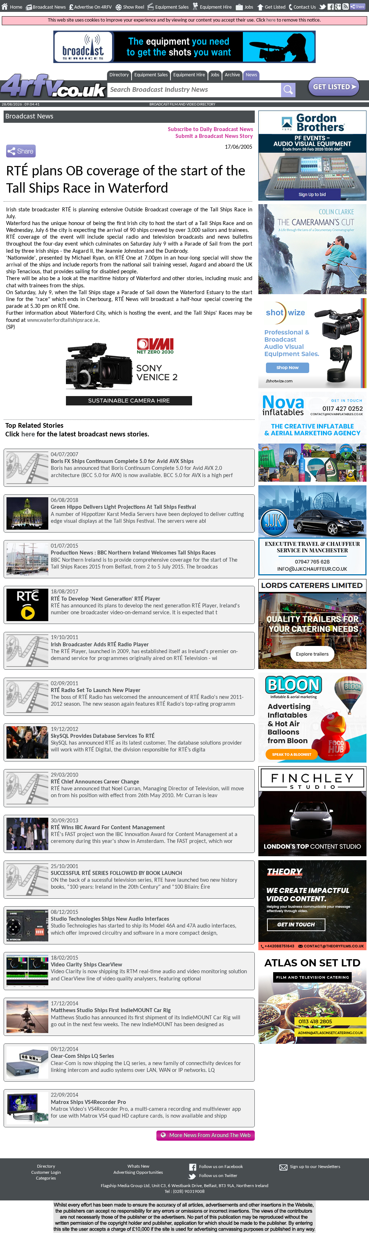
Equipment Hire (216, 7)
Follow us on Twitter (218, 1176)
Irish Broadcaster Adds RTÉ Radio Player (100, 645)
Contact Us (305, 7)
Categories (46, 1178)
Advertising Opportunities (138, 1173)
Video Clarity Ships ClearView (86, 965)
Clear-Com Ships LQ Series (82, 1056)
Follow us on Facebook (221, 1167)
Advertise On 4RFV (93, 7)
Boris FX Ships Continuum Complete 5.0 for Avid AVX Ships (122, 461)
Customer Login (46, 1173)
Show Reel (133, 7)
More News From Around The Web (209, 1136)
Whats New (138, 1166)
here (271, 20)
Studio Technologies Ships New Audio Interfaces (110, 919)
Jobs (249, 7)
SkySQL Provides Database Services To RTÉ (103, 736)
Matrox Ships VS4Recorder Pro (88, 1102)
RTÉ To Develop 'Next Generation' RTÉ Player (105, 599)
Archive (232, 75)
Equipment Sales (171, 7)
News (251, 75)
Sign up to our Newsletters (315, 1167)
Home (16, 7)
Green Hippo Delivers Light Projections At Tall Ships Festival (123, 507)
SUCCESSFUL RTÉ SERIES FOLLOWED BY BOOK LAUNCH (116, 873)
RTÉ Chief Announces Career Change (95, 782)
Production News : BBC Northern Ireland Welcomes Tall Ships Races (133, 553)
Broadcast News (49, 7)
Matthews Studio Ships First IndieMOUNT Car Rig (111, 1011)
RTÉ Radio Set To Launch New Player (96, 690)
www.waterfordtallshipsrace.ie (62, 320)
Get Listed (275, 7)
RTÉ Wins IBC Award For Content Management (108, 828)
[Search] (288, 90)
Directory (119, 75)
